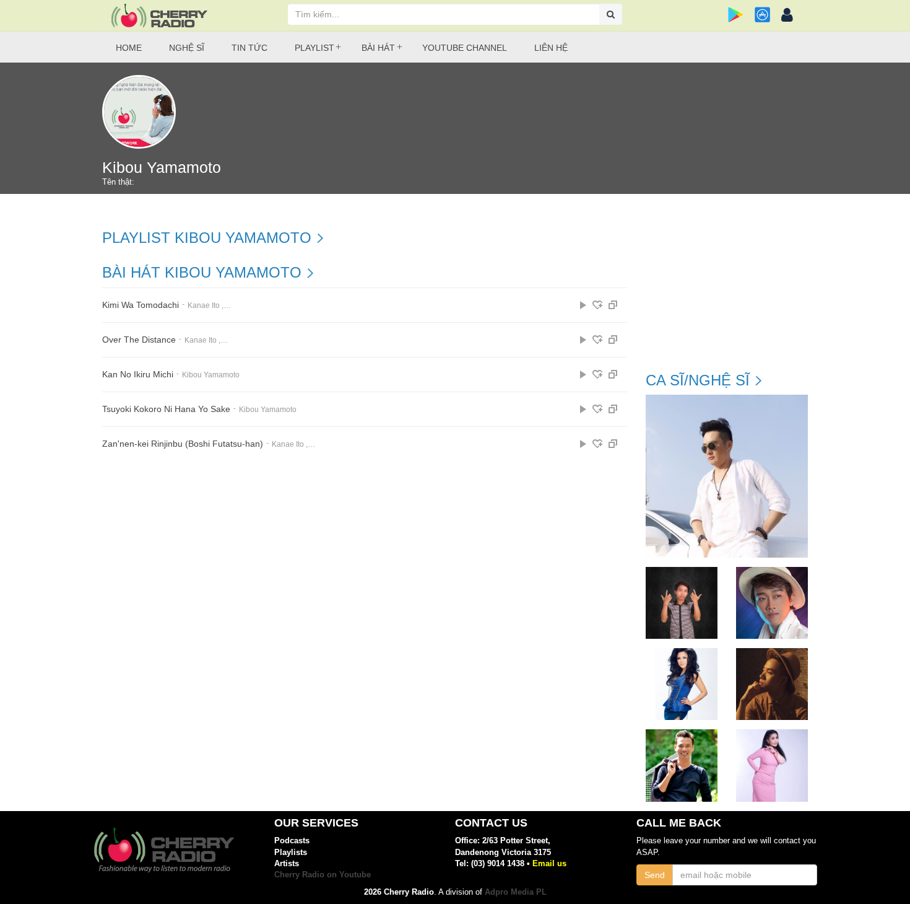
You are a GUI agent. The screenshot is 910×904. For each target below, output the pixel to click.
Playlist (314, 48)
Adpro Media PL (516, 892)
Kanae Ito (204, 305)
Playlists (290, 852)
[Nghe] (583, 305)
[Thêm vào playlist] (597, 305)
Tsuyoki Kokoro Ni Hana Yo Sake (166, 409)
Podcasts (292, 840)
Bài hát (378, 48)
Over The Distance (139, 339)
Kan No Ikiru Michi (137, 374)
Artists (286, 863)
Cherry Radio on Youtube (322, 874)
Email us (549, 863)
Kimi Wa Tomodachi (140, 305)
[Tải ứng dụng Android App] (735, 14)
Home (129, 48)
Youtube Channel (464, 48)
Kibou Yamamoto (211, 375)
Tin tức (249, 48)
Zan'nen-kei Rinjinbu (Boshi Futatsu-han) (182, 444)
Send (654, 875)
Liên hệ (551, 48)
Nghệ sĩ (186, 48)
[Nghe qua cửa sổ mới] (613, 305)
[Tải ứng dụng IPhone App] (762, 14)
